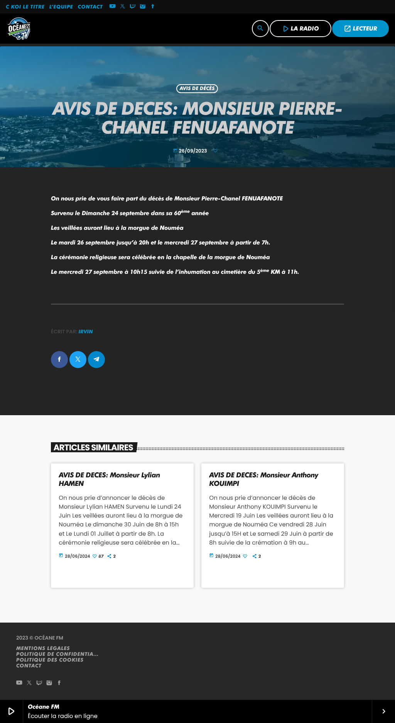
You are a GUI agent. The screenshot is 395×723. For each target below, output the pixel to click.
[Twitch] (133, 7)
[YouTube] (113, 7)
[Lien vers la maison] (18, 28)
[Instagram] (143, 7)
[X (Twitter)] (123, 7)
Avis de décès (197, 89)
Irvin (86, 332)
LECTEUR (360, 28)
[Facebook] (153, 7)
